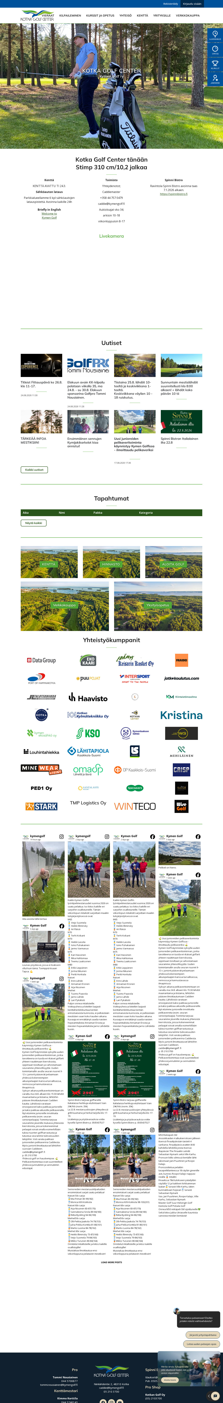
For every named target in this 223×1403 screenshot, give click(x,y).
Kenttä (142, 15)
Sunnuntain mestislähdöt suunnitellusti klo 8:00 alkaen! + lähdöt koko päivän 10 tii (179, 387)
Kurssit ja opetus (100, 15)
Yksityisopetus (158, 605)
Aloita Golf (173, 564)
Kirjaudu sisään (192, 3)
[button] (43, 877)
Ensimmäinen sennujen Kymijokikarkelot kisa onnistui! (84, 442)
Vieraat (48, 15)
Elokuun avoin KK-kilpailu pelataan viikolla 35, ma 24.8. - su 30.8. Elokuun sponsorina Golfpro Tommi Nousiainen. (86, 389)
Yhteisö (126, 15)
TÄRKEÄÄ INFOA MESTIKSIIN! (33, 440)
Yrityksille (162, 15)
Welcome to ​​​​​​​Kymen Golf (49, 216)
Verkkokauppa (188, 15)
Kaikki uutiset (34, 469)
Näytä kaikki (33, 523)
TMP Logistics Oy (88, 803)
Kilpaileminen (70, 15)
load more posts (111, 1262)
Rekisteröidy (170, 3)
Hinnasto (111, 564)
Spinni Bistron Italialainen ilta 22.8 (179, 440)
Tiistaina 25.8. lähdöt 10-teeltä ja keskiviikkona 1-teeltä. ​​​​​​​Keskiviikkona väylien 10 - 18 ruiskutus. (133, 389)
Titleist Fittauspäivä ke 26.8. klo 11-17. (41, 384)
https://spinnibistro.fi (173, 194)
